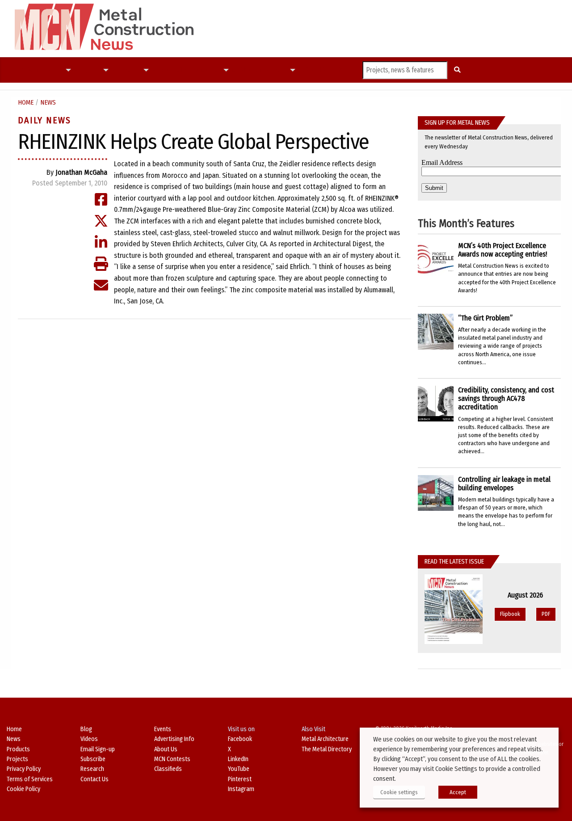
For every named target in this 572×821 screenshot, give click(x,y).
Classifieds (168, 769)
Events (162, 729)
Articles (50, 70)
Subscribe (313, 70)
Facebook (240, 739)
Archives (273, 70)
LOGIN (336, 70)
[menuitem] (29, 70)
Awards (208, 70)
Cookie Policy (23, 789)
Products (125, 70)
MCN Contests (172, 759)
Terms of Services (30, 779)
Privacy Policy (24, 769)
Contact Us (94, 779)
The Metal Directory (327, 749)
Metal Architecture (325, 739)
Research (92, 769)
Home (26, 102)
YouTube (238, 769)
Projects (86, 70)
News (29, 70)
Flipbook (510, 613)
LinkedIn (238, 759)
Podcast (164, 70)
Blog (86, 729)
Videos (187, 70)
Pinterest (240, 779)
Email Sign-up (97, 749)
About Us (165, 749)
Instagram (241, 789)
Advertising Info (174, 739)
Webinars (245, 70)
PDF (546, 613)
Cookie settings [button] (399, 792)
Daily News (44, 120)
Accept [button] (458, 792)
